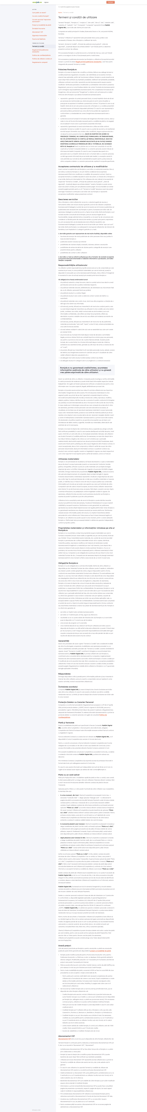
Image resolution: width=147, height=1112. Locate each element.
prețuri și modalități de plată (100, 951)
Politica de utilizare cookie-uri (42, 59)
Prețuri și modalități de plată (41, 25)
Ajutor (40, 2)
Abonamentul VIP (64, 1039)
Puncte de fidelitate (38, 39)
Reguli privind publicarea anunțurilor (40, 51)
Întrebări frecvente (38, 28)
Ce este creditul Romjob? (40, 16)
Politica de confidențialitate (41, 55)
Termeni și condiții (38, 46)
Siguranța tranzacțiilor (39, 35)
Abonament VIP (37, 32)
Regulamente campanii (39, 62)
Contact (110, 2)
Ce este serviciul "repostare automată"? (41, 20)
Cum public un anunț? (39, 12)
